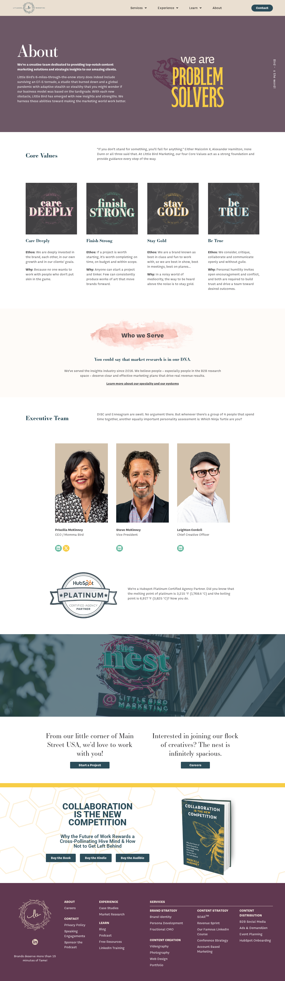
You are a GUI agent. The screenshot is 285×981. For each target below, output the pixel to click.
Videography (159, 946)
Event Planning (251, 934)
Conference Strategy (212, 940)
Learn (193, 8)
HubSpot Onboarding (255, 940)
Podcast (105, 935)
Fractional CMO (162, 929)
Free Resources (110, 941)
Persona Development (166, 923)
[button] (139, 8)
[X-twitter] (66, 548)
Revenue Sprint (208, 923)
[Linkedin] (58, 548)
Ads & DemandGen (253, 928)
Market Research (112, 914)
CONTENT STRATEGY (212, 910)
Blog (102, 929)
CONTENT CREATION (165, 940)
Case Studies (109, 908)
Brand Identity (161, 917)
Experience (166, 8)
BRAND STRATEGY (163, 910)
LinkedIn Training (112, 948)
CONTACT (71, 918)
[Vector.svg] (35, 942)
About (217, 8)
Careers (70, 908)
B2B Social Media (253, 921)
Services (136, 8)
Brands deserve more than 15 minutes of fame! (35, 958)
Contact (262, 8)
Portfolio (156, 965)
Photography (159, 952)
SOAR (203, 917)
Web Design (159, 959)
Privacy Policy (74, 925)
